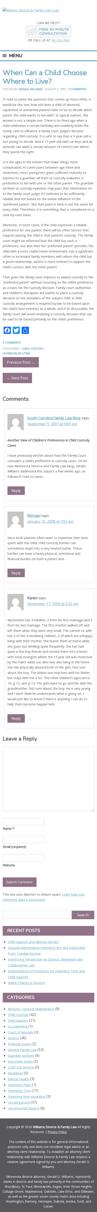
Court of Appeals (20, 1032)
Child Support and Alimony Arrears (33, 942)
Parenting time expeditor (27, 1096)
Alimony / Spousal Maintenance (31, 1009)
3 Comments (77, 89)
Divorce (13, 1038)
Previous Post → (21, 362)
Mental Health (18, 1079)
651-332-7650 (60, 40)
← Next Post (17, 378)
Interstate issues (20, 1061)
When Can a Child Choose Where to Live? (45, 77)
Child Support (18, 1020)
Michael (33, 515)
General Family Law (22, 1050)
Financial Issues (19, 1044)
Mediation (15, 1073)
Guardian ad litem (16, 353)
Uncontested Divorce (23, 1108)
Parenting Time (19, 1091)
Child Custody (33, 349)
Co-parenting (18, 1026)
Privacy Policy (57, 1132)
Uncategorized (19, 1102)
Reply (16, 490)
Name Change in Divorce (26, 983)
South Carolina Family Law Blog (54, 418)
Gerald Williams (30, 89)
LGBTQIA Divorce (21, 1067)
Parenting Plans (19, 1085)
